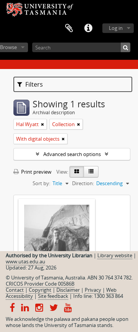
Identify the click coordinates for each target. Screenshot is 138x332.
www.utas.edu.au (25, 261)
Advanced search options (72, 154)
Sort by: (41, 183)
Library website (114, 255)
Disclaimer (68, 289)
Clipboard (69, 28)
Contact (15, 289)
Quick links (88, 28)
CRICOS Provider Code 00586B (40, 283)
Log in (116, 28)
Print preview (35, 171)
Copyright (40, 289)
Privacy (93, 289)
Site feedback (53, 296)
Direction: (83, 183)
